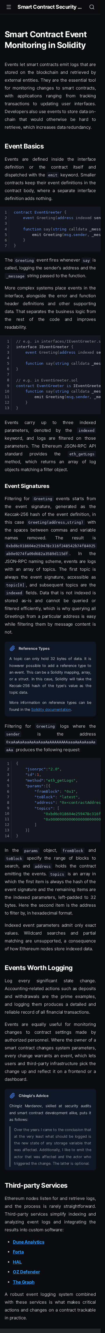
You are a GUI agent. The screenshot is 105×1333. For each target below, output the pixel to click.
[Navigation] (9, 7)
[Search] (92, 7)
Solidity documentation (51, 709)
